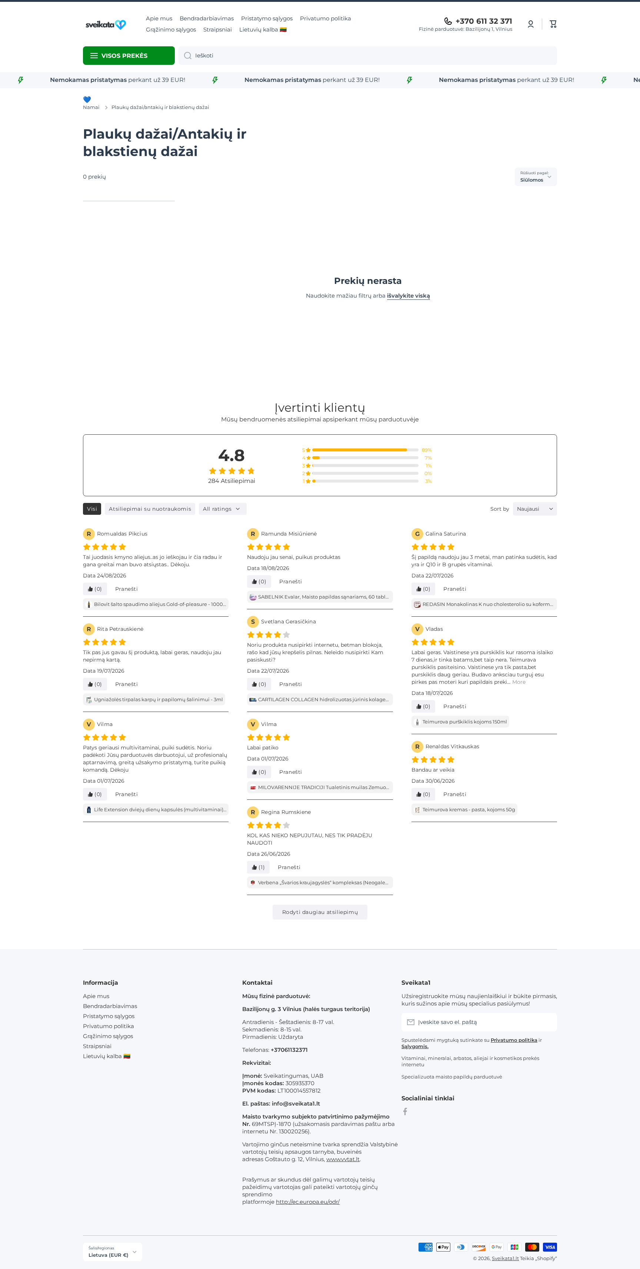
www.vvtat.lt (343, 1159)
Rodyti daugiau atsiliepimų (320, 912)
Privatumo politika (108, 1026)
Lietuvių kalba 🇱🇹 (106, 1056)
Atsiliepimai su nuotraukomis (150, 509)
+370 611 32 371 (484, 21)
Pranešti (126, 589)
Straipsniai (97, 1046)
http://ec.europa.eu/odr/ (308, 1201)
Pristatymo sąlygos (108, 1016)
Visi (92, 509)
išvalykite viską (408, 295)
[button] (553, 24)
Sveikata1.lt (505, 1258)
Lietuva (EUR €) (109, 1255)
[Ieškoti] (185, 55)
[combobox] (368, 55)
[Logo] (107, 24)
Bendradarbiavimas (110, 1006)
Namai (91, 107)
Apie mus (96, 996)
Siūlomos (531, 180)
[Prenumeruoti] (548, 1022)
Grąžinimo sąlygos (108, 1036)
